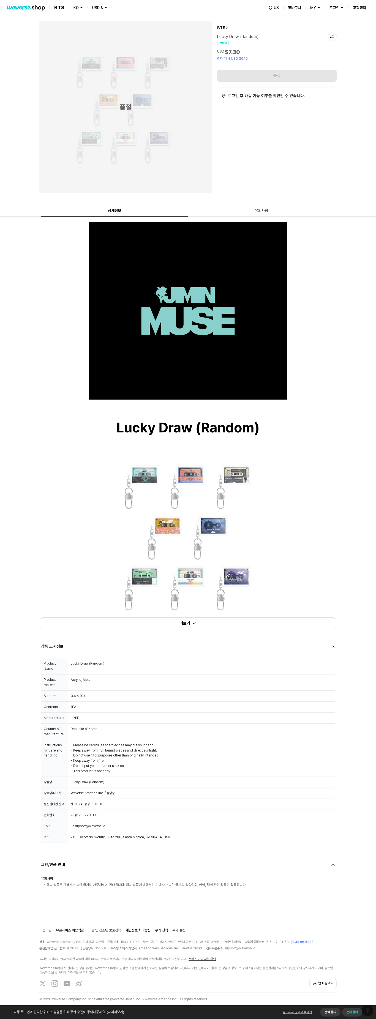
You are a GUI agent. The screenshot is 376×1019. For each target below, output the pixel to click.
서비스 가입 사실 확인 (202, 959)
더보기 (184, 623)
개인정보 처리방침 (138, 930)
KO (76, 8)
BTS (221, 28)
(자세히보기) (115, 1012)
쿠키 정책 (161, 930)
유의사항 (261, 210)
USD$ (97, 8)
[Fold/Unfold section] (188, 646)
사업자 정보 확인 (301, 941)
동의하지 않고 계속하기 (297, 1012)
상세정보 (114, 210)
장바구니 (294, 8)
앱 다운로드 (325, 983)
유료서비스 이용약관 (70, 930)
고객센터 (359, 8)
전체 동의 (352, 1012)
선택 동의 (330, 1012)
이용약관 (45, 930)
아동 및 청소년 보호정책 (104, 930)
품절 (276, 75)
